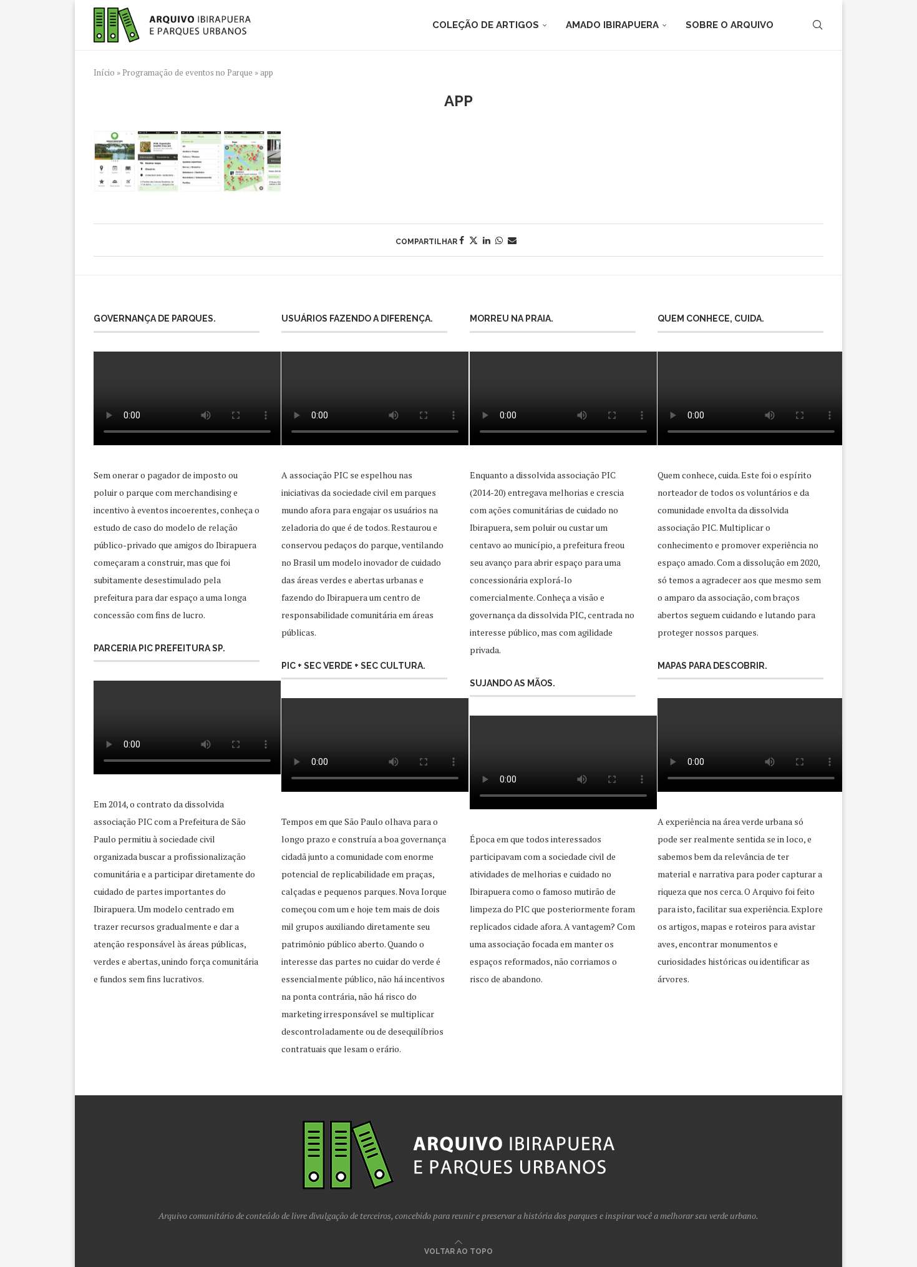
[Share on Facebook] (461, 240)
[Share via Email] (512, 240)
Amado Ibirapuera (612, 25)
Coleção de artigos (485, 25)
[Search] (817, 25)
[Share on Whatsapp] (499, 240)
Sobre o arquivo (730, 25)
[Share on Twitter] (473, 240)
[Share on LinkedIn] (486, 240)
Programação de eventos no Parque (187, 72)
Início (104, 72)
